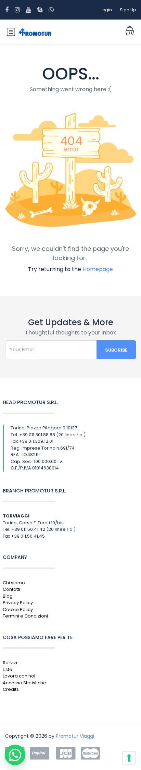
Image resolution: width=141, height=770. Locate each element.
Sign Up (128, 10)
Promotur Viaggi (75, 736)
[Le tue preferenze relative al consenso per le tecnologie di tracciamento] (129, 758)
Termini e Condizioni (25, 616)
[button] (15, 755)
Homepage (98, 269)
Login (106, 10)
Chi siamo (14, 582)
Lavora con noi (19, 676)
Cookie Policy (18, 609)
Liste (7, 669)
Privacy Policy (18, 602)
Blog (8, 596)
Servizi (10, 662)
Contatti (11, 589)
